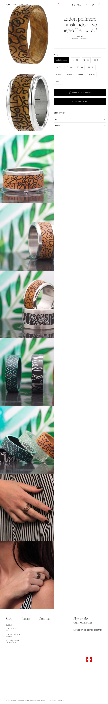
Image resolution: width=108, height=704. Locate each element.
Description (59, 113)
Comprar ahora (79, 101)
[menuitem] (27, 4)
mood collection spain (20, 700)
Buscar (9, 625)
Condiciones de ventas (13, 635)
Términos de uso (11, 630)
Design (57, 126)
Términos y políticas (56, 700)
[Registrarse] (99, 630)
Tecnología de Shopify (38, 700)
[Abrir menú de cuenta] (93, 5)
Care (56, 119)
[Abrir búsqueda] (87, 5)
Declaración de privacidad (13, 641)
